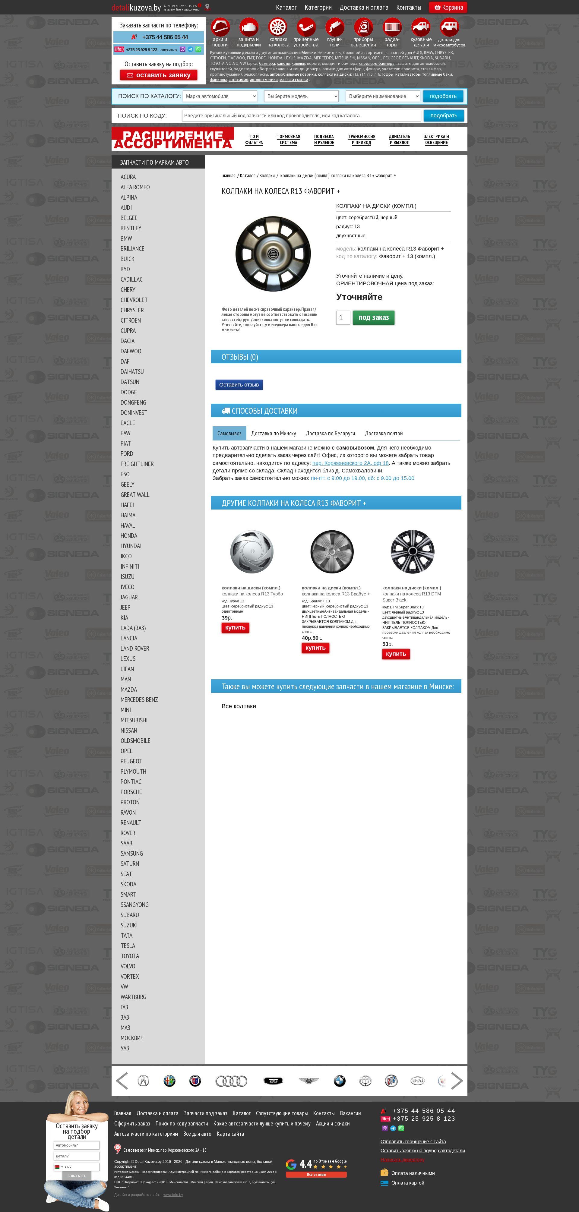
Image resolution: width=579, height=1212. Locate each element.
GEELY (127, 484)
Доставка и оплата (364, 7)
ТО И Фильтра (254, 139)
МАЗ (125, 1027)
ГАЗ (124, 1007)
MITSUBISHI (134, 720)
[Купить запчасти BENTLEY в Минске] (309, 1080)
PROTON (130, 802)
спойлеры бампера (376, 64)
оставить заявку (163, 74)
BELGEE (129, 217)
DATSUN (130, 381)
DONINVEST (134, 412)
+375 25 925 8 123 (141, 49)
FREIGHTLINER (137, 463)
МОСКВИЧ (132, 1038)
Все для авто (197, 1134)
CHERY (128, 289)
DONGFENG (133, 402)
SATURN (130, 863)
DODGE (129, 392)
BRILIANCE (132, 248)
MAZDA (129, 689)
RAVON (128, 812)
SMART (128, 894)
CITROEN (131, 320)
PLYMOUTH (133, 771)
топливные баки (437, 74)
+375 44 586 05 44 (165, 37)
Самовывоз (229, 433)
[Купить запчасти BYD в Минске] (417, 1080)
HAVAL (128, 525)
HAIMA (128, 515)
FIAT (126, 443)
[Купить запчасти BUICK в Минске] (391, 1080)
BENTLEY (131, 228)
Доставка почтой (384, 433)
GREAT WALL (135, 494)
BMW (126, 238)
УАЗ (125, 1048)
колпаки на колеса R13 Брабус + (336, 590)
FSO (125, 474)
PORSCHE (131, 791)
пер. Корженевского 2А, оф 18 (350, 463)
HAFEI (127, 504)
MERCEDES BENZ (139, 699)
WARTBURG (133, 997)
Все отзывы (316, 1174)
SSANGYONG (135, 904)
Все (239, 706)
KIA (124, 617)
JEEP (126, 607)
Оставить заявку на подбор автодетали (423, 1150)
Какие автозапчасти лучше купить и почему (262, 1123)
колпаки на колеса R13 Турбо (252, 590)
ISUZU (127, 576)
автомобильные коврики (293, 74)
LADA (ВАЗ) (133, 627)
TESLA (128, 945)
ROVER (128, 833)
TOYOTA (130, 956)
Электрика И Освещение (436, 139)
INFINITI (130, 566)
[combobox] (62, 1167)
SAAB (126, 843)
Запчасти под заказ (205, 1113)
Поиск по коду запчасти (182, 1123)
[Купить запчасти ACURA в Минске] (143, 1080)
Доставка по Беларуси (330, 433)
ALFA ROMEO (135, 187)
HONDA (129, 535)
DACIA (127, 340)
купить (235, 627)
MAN (126, 679)
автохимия (238, 80)
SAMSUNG (132, 853)
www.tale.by (173, 1195)
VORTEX (130, 976)
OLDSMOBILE (135, 740)
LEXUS (128, 658)
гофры (388, 74)
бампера (267, 64)
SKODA (128, 884)
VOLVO (128, 966)
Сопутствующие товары (282, 1113)
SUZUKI (129, 925)
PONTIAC (131, 781)
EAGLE (128, 422)
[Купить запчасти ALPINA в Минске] (195, 1080)
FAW (126, 433)
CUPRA (128, 330)
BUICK (127, 258)
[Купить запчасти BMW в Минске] (339, 1080)
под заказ (374, 316)
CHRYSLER (132, 310)
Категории (318, 7)
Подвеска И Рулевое (324, 139)
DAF (125, 361)
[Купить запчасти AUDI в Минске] (232, 1080)
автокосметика (264, 80)
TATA (126, 935)
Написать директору (402, 1159)
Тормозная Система (288, 139)
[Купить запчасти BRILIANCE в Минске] (365, 1080)
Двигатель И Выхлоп (399, 139)
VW (124, 986)
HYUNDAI (131, 545)
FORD (127, 453)
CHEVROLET (134, 299)
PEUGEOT (131, 761)
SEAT (126, 874)
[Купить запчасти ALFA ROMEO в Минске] (169, 1080)
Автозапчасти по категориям (146, 1134)
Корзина (452, 7)
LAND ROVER (135, 648)
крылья (298, 64)
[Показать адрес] (207, 7)
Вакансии (350, 1113)
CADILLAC (132, 279)
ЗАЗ (125, 1017)
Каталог (286, 7)
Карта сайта (230, 1134)
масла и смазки (294, 80)
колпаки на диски (334, 74)
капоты (283, 64)
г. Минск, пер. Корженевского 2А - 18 (165, 1150)
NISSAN (129, 730)
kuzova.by (136, 7)
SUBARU (130, 915)
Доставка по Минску (273, 433)
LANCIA (129, 638)
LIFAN (127, 668)
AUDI (126, 207)
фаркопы (218, 80)
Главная (122, 1113)
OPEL (127, 750)
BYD (125, 269)
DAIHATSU (132, 371)
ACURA (128, 176)
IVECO (127, 586)
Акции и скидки (333, 1123)
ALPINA (129, 197)
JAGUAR (129, 597)
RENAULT (131, 822)
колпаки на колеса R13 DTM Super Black (411, 593)
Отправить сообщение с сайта (413, 1141)
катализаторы (408, 74)
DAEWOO (131, 351)
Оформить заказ (132, 1123)
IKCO (126, 556)
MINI (126, 709)
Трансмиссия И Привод (361, 139)
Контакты (408, 7)
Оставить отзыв (239, 385)
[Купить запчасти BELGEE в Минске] (273, 1080)
